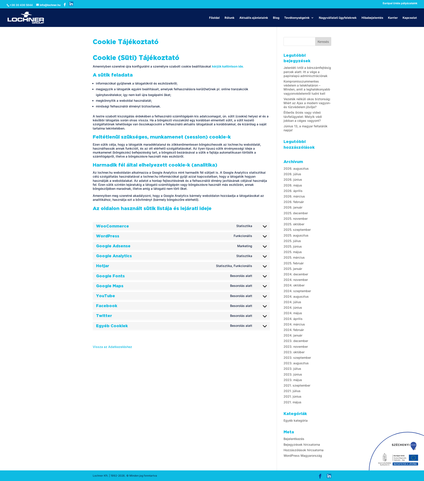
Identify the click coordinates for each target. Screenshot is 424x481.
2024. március (294, 324)
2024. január (293, 335)
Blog (276, 17)
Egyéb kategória (296, 420)
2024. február (294, 330)
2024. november (296, 280)
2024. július (292, 302)
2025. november (296, 218)
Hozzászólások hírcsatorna (304, 450)
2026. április (293, 191)
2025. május (293, 252)
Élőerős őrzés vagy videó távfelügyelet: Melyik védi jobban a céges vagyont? (303, 116)
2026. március (294, 196)
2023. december (296, 341)
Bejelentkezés (294, 439)
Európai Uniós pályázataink (400, 3)
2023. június (293, 374)
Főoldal (214, 17)
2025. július (292, 241)
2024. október (294, 285)
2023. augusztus (296, 363)
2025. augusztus (296, 235)
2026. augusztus (296, 168)
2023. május (293, 380)
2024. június (293, 307)
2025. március (294, 257)
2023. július (292, 368)
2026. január (293, 207)
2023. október (294, 352)
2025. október (294, 224)
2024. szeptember (297, 291)
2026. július (292, 174)
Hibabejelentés (372, 17)
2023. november (296, 346)
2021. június (292, 396)
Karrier (393, 17)
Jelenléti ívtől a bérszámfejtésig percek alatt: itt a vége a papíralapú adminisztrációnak (307, 71)
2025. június (293, 246)
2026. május (293, 185)
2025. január (293, 269)
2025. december (296, 213)
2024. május (293, 313)
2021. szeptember (297, 385)
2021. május (292, 402)
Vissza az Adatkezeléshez (112, 347)
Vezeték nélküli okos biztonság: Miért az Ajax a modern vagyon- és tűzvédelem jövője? (307, 103)
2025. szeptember (297, 229)
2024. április (293, 319)
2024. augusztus (296, 296)
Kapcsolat (410, 17)
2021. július (292, 391)
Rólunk (230, 17)
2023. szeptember (297, 357)
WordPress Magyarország (303, 455)
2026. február (294, 202)
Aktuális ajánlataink (253, 17)
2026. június (293, 179)
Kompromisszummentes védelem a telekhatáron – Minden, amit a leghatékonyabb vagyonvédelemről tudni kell (307, 87)
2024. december (296, 274)
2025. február (294, 263)
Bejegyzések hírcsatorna (302, 444)
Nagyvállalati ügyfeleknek (338, 17)
